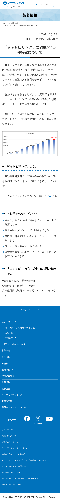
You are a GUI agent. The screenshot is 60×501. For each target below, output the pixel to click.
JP (36, 4)
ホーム (5, 23)
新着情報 (14, 23)
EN (46, 4)
